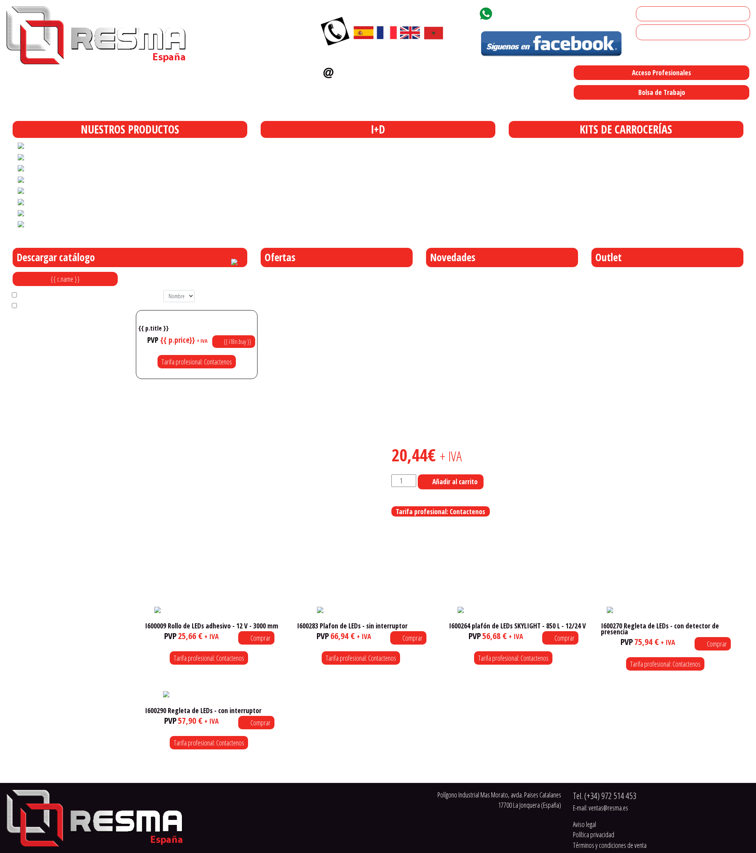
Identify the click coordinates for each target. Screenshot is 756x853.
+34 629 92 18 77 (525, 12)
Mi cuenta (651, 14)
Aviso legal (584, 824)
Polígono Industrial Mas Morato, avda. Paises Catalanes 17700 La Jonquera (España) (415, 108)
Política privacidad (593, 834)
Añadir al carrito (455, 481)
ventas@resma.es (371, 70)
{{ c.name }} (65, 279)
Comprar (260, 638)
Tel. (604, 795)
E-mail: (600, 807)
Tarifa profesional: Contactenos (196, 361)
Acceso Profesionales (661, 72)
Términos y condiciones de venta (610, 845)
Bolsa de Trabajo (661, 92)
